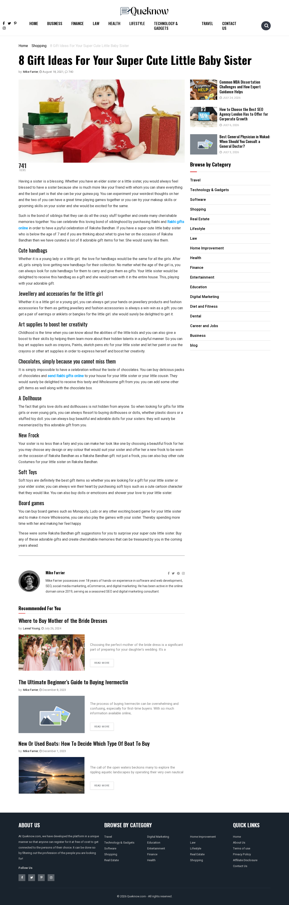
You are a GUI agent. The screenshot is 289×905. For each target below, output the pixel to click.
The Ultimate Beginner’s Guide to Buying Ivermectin (73, 682)
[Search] (266, 25)
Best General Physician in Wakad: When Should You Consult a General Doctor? (244, 141)
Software (110, 848)
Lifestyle (137, 23)
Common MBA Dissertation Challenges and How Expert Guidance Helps (240, 86)
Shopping (39, 46)
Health (114, 23)
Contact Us (229, 26)
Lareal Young (31, 628)
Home (33, 23)
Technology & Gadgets (166, 26)
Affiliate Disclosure (245, 860)
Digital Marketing (158, 837)
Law (96, 23)
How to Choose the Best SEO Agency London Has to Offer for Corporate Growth (243, 114)
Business (54, 23)
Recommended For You (40, 608)
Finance (77, 23)
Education (153, 842)
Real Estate (111, 860)
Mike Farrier (30, 71)
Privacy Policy (242, 854)
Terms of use (241, 848)
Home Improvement (203, 837)
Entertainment (156, 848)
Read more (102, 663)
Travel (207, 23)
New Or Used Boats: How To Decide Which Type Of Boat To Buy (84, 743)
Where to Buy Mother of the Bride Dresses (63, 620)
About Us (239, 842)
